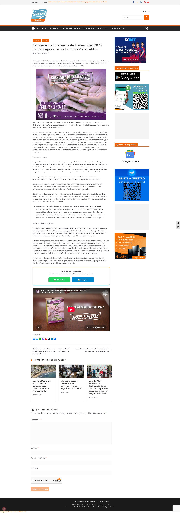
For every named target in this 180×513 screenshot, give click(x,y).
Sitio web (34, 468)
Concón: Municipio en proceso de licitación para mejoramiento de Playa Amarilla (42, 385)
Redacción (46, 53)
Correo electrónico (39, 458)
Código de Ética (104, 501)
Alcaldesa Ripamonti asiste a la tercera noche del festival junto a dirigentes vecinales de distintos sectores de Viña (51, 351)
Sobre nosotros (118, 28)
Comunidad (37, 40)
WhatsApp (61, 280)
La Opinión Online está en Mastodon (13, 512)
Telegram (84, 280)
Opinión (53, 28)
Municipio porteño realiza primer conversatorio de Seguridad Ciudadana (71, 384)
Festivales (88, 28)
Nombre (35, 448)
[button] (45, 28)
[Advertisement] (132, 126)
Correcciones (91, 501)
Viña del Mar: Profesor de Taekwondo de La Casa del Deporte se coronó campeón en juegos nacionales (98, 387)
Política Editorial (79, 501)
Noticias (40, 28)
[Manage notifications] (4, 509)
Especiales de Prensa (70, 28)
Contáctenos (102, 28)
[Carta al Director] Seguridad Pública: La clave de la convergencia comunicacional (91, 350)
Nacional (45, 40)
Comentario (36, 419)
